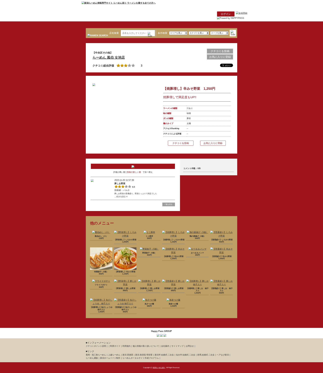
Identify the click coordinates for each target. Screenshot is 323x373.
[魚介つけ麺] (149, 300)
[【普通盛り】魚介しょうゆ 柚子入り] (125, 303)
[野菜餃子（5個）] (149, 249)
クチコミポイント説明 (96, 346)
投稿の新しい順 (134, 172)
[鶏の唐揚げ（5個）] (197, 232)
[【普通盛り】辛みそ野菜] (221, 252)
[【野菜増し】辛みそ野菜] (125, 268)
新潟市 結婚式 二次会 (164, 355)
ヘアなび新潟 (223, 355)
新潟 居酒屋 (127, 355)
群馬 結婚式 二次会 (205, 355)
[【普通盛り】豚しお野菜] (173, 284)
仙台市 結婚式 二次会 (185, 355)
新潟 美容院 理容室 (143, 355)
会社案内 (165, 346)
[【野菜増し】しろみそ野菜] (125, 236)
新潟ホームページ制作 (110, 358)
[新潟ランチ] (161, 334)
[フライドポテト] (101, 281)
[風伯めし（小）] (101, 232)
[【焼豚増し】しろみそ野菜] (173, 236)
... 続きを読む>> (121, 197)
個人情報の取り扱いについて (146, 346)
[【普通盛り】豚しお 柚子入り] (221, 284)
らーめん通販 (92, 358)
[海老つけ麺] (173, 300)
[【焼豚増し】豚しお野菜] (149, 284)
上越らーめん (114, 355)
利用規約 (126, 346)
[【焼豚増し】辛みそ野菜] (173, 252)
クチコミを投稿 (220, 51)
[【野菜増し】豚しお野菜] (125, 284)
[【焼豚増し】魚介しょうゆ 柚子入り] (101, 303)
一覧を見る (168, 204)
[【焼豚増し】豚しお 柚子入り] (197, 284)
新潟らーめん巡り (159, 367)
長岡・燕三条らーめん (96, 355)
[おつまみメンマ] (197, 249)
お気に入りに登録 (220, 56)
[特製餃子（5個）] (101, 268)
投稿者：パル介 (122, 190)
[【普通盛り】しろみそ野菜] (221, 236)
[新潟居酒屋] (158, 334)
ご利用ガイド (114, 346)
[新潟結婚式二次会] (165, 334)
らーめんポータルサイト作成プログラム (140, 358)
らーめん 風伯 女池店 (109, 57)
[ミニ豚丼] (149, 232)
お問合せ (190, 346)
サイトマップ (177, 346)
